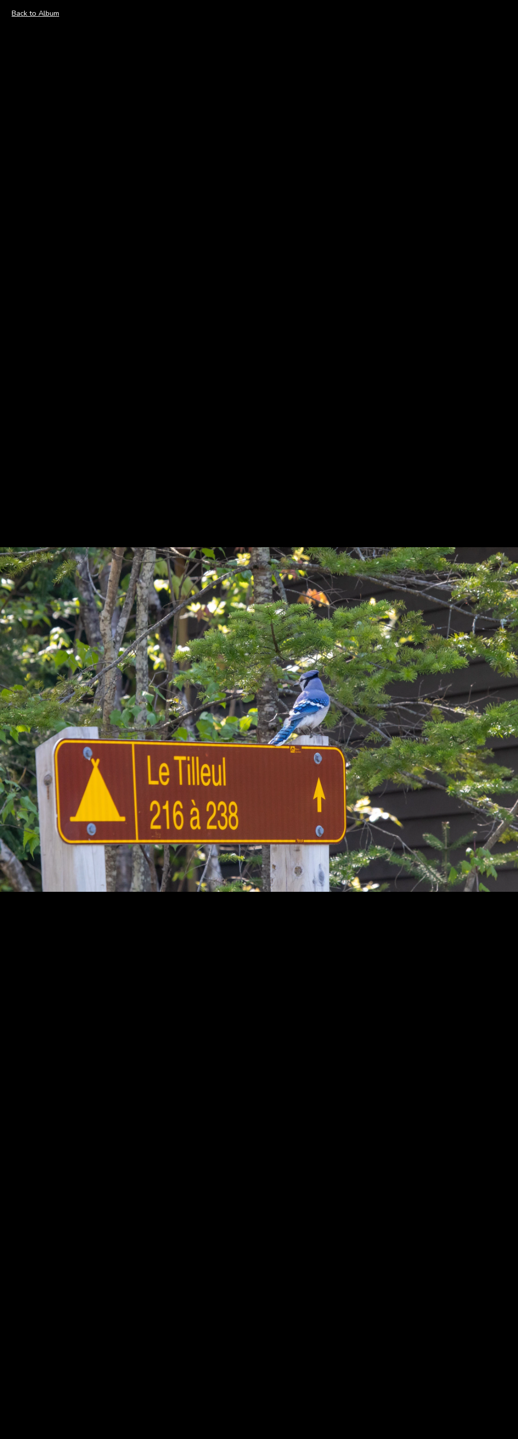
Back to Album (35, 13)
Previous (26, 719)
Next (498, 719)
